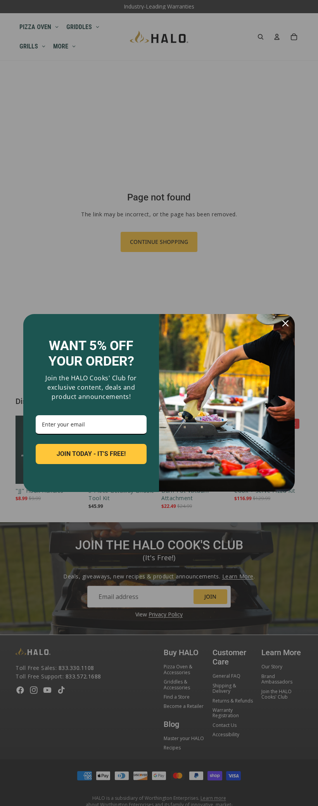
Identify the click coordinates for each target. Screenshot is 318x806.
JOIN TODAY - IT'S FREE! (91, 453)
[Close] (285, 323)
